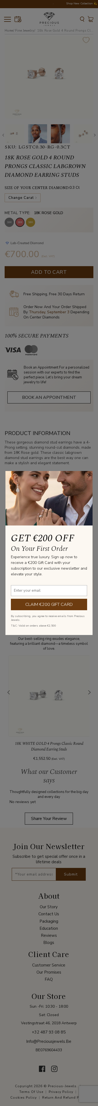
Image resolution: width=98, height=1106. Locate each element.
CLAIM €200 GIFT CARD (49, 604)
